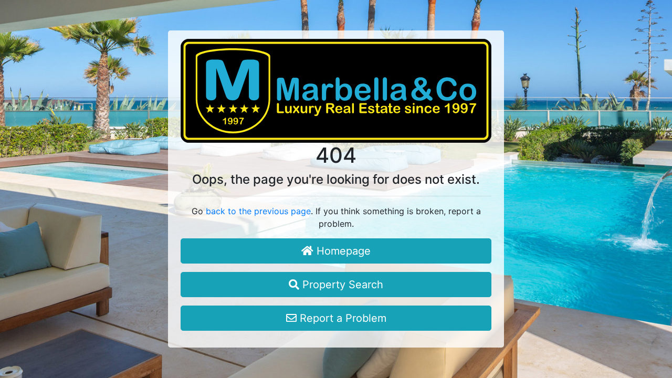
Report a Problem (341, 318)
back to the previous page (258, 211)
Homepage (342, 251)
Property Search (341, 284)
